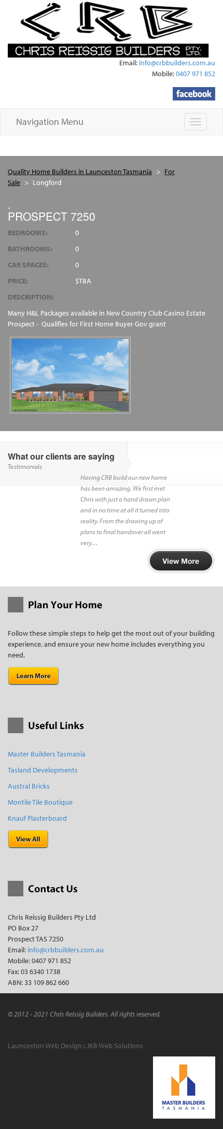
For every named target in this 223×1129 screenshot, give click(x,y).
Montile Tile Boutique (40, 802)
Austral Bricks (29, 786)
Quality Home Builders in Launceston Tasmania (80, 171)
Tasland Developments (43, 770)
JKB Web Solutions (115, 1045)
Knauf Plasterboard (37, 818)
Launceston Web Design (45, 1045)
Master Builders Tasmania (47, 754)
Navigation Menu (49, 121)
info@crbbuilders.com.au (177, 62)
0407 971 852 (195, 73)
